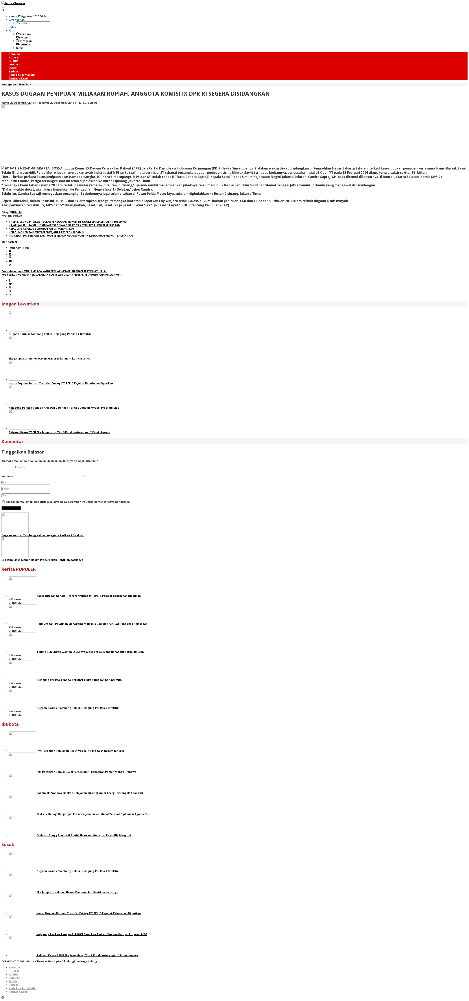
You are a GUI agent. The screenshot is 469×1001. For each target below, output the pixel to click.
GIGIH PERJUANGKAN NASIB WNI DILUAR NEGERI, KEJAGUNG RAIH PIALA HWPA (61, 274)
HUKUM (17, 212)
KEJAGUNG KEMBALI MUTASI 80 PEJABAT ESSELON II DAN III (46, 232)
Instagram (26, 41)
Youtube (24, 44)
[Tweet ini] (10, 284)
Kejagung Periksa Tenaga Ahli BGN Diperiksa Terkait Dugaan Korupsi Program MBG (64, 407)
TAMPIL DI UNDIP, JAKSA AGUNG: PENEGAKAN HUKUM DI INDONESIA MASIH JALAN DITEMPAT (68, 221)
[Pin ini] (10, 287)
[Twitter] (10, 254)
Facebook (25, 34)
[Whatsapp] (10, 294)
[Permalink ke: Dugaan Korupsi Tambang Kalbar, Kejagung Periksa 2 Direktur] (22, 330)
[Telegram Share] (10, 291)
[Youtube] (10, 261)
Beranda (14, 967)
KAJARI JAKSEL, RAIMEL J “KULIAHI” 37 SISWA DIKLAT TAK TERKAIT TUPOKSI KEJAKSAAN (64, 225)
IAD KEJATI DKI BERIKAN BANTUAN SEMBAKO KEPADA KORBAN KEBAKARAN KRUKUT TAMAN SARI (71, 235)
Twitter (24, 37)
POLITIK (14, 971)
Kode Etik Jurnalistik (22, 988)
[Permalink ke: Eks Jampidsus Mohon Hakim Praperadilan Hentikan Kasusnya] (22, 355)
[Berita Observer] (13, 3)
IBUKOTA (14, 978)
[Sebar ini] (9, 280)
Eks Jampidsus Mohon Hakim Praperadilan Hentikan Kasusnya (50, 358)
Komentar (8, 476)
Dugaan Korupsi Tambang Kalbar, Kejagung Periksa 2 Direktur (50, 334)
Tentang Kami (18, 991)
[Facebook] (10, 251)
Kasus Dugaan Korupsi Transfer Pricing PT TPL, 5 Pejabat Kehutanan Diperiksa (61, 383)
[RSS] (10, 265)
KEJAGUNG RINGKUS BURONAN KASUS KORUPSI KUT (42, 228)
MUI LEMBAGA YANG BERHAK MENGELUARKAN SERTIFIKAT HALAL (54, 271)
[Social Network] (10, 30)
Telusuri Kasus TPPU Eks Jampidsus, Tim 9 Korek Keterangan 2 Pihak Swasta (59, 432)
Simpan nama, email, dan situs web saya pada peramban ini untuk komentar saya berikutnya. (68, 502)
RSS (21, 48)
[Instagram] (10, 258)
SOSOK (13, 981)
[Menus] (2, 6)
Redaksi (14, 985)
